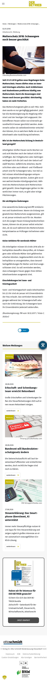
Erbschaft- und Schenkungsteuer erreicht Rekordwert (23, 383)
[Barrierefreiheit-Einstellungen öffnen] (43, 345)
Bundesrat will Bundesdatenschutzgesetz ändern (23, 446)
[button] (4, 677)
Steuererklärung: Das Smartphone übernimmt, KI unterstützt (23, 514)
